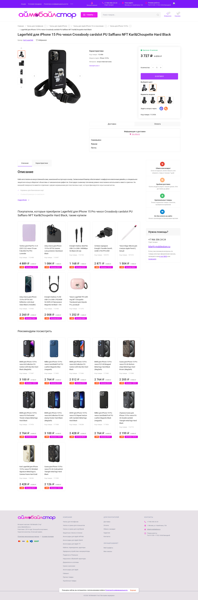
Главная (21, 26)
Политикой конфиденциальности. (116, 590)
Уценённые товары (69, 581)
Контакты (107, 536)
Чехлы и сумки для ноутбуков (73, 529)
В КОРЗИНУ (159, 76)
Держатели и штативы (71, 562)
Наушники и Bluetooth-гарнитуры (74, 559)
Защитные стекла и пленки (72, 533)
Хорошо (133, 590)
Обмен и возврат (109, 529)
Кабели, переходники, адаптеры (74, 547)
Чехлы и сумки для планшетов (74, 525)
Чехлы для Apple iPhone (58, 26)
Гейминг (66, 573)
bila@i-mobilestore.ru (159, 246)
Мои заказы (108, 551)
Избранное (42, 40)
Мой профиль (108, 548)
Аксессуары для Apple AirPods (73, 536)
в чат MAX (163, 256)
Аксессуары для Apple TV (71, 544)
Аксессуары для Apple (70, 570)
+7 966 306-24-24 (110, 3)
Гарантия (107, 533)
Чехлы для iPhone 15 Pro (119, 26)
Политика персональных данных (28, 536)
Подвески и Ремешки (70, 555)
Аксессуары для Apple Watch (73, 540)
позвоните (152, 259)
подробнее (22, 200)
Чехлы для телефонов (35, 26)
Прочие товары (68, 577)
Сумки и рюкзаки (69, 566)
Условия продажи (48, 536)
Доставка (107, 522)
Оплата (106, 525)
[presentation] (34, 76)
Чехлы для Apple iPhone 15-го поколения (88, 26)
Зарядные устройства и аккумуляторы (76, 551)
